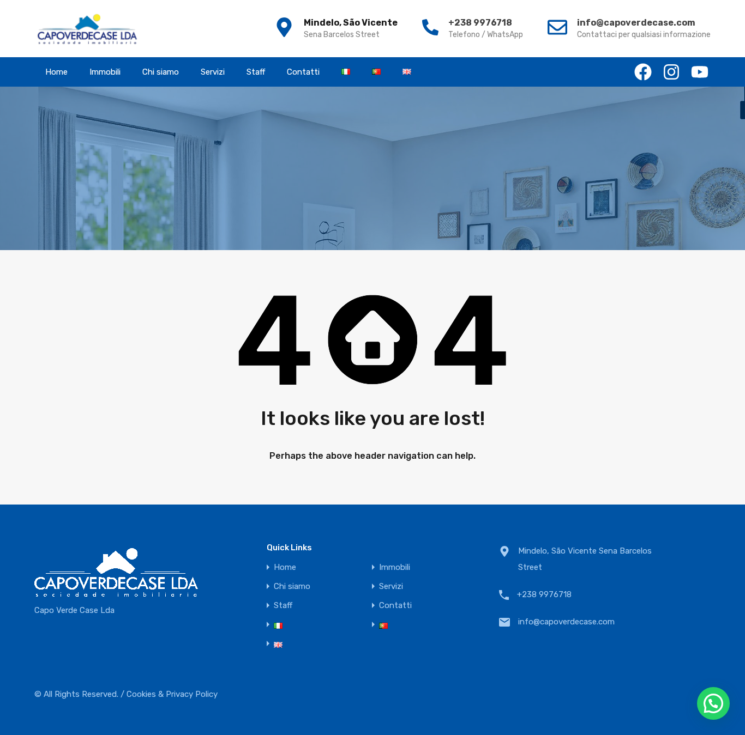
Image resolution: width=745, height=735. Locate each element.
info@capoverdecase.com (636, 22)
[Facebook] (643, 72)
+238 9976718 (480, 22)
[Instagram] (671, 72)
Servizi (213, 72)
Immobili (105, 72)
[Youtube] (699, 72)
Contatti (303, 72)
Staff (256, 72)
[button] (713, 703)
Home (56, 72)
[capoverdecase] (87, 28)
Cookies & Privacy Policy (172, 694)
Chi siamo (160, 72)
